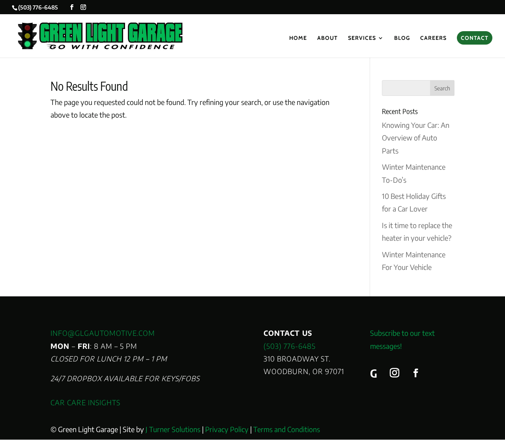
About (327, 38)
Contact (474, 37)
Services (362, 38)
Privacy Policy (227, 429)
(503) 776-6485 (290, 345)
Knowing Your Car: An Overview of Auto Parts (415, 137)
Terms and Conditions (286, 429)
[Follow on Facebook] (416, 373)
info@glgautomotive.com (102, 332)
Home (298, 38)
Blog (402, 38)
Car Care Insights (85, 402)
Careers (433, 38)
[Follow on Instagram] (394, 372)
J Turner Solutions (173, 429)
